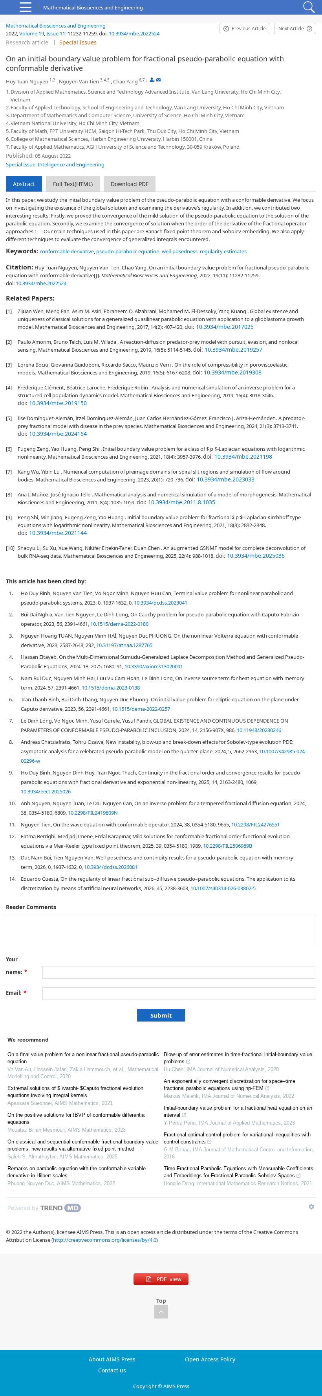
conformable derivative (67, 251)
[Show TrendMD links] (311, 1207)
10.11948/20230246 (259, 730)
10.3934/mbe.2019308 (233, 372)
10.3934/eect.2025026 (46, 791)
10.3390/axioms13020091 (153, 666)
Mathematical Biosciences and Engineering (56, 25)
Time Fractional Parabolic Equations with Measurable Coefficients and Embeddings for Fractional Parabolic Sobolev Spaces (238, 1171)
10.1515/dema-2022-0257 (141, 708)
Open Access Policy (210, 1359)
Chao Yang (125, 81)
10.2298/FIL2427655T (255, 824)
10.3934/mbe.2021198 (243, 456)
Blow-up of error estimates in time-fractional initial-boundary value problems (238, 1057)
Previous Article (249, 28)
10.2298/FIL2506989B (227, 845)
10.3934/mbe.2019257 (233, 349)
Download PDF (129, 184)
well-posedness (180, 251)
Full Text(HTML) (73, 184)
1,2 (52, 80)
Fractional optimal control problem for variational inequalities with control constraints (237, 1138)
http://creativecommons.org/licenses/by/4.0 (104, 1239)
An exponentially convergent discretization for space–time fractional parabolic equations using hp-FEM (229, 1084)
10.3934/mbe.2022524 (134, 33)
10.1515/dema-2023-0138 (111, 687)
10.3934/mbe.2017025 (225, 326)
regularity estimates (223, 251)
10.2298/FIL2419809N (93, 812)
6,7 (142, 80)
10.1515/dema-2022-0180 (119, 623)
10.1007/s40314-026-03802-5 (223, 888)
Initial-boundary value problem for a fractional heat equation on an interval (238, 1111)
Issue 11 (55, 33)
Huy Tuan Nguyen (27, 81)
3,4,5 (105, 80)
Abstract (24, 184)
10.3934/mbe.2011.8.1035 (181, 502)
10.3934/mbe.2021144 (58, 533)
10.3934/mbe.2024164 (58, 433)
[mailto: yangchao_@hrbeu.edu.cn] (158, 79)
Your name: (16, 961)
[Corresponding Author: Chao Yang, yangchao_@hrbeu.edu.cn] (152, 79)
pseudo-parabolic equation (127, 251)
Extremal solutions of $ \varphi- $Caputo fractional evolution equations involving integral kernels (75, 1091)
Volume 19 (31, 33)
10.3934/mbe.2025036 (256, 555)
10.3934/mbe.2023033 (225, 479)
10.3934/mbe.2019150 (58, 403)
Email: (16, 992)
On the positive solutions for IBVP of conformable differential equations (76, 1118)
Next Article (291, 28)
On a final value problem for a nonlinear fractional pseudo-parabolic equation (83, 1057)
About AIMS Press (112, 1359)
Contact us (112, 1370)
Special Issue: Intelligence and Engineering (55, 164)
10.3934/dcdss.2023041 (160, 602)
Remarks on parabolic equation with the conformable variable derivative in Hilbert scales (76, 1171)
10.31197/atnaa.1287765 (124, 645)
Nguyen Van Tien (79, 81)
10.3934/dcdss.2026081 (110, 866)
